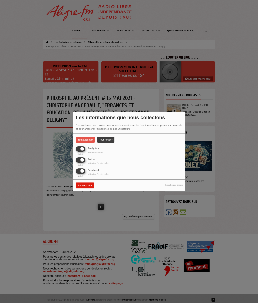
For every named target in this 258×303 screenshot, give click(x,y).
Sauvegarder (85, 185)
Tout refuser (106, 139)
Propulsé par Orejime (174, 185)
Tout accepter (85, 139)
